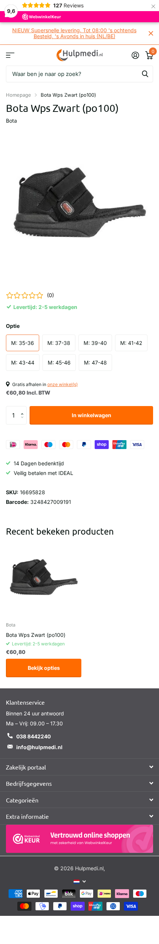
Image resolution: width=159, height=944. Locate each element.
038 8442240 (33, 736)
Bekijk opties (44, 668)
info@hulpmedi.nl (39, 747)
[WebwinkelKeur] (79, 839)
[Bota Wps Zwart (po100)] (43, 578)
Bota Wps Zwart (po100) (35, 635)
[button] (23, 408)
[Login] (135, 55)
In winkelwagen (91, 415)
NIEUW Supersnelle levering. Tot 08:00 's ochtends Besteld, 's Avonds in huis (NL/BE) (74, 33)
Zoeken (145, 74)
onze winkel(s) (62, 384)
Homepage (18, 95)
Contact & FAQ (10, 55)
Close (151, 33)
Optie (13, 326)
